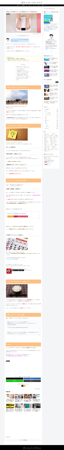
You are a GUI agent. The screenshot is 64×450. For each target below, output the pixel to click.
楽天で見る (16, 216)
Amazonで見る (10, 216)
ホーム (25, 447)
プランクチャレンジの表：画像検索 (12, 258)
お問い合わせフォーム (37, 447)
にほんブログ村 (50, 161)
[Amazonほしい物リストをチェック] (24, 386)
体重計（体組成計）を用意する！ (22, 74)
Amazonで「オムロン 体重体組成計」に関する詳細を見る (16, 213)
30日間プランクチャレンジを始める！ (23, 75)
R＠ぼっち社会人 (51, 39)
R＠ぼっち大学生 (14, 40)
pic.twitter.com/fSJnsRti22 (11, 324)
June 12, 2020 (25, 327)
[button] (32, 381)
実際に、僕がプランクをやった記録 (22, 78)
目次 (22, 64)
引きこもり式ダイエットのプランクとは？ (23, 66)
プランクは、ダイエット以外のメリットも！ (23, 67)
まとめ (18, 79)
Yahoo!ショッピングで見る (23, 216)
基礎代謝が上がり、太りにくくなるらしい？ (24, 71)
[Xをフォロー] (22, 386)
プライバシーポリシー (30, 447)
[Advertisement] (14, 368)
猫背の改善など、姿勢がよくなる (22, 70)
